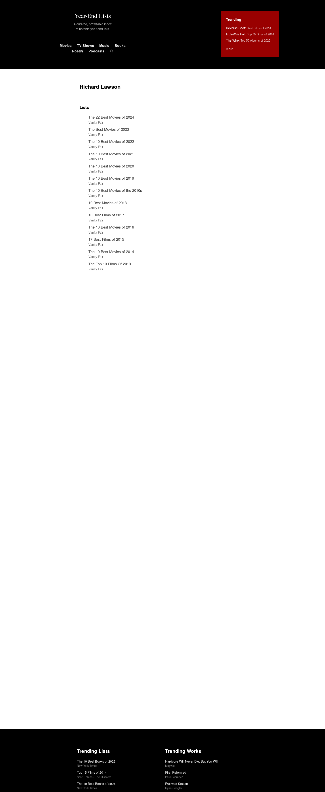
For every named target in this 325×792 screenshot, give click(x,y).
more (229, 49)
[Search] (111, 51)
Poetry (77, 51)
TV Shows (85, 45)
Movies (66, 45)
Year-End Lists (93, 15)
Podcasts (96, 51)
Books (120, 45)
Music (104, 45)
